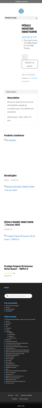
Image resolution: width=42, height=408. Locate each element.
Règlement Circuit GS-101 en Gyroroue (14, 376)
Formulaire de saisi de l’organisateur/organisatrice (17, 343)
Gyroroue (8, 307)
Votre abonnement (10, 383)
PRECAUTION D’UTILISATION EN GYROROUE (16, 370)
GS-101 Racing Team (10, 348)
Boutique (8, 324)
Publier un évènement (11, 372)
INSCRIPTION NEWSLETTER (12, 355)
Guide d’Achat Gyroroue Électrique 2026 (15, 353)
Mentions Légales (9, 358)
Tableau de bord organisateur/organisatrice (15, 381)
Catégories (11, 332)
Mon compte (8, 360)
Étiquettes (11, 336)
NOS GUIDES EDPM (10, 364)
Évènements (8, 331)
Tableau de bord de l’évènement (13, 377)
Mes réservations (12, 338)
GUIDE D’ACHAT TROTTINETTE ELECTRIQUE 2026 (17, 350)
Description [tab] (11, 92)
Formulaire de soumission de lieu (13, 344)
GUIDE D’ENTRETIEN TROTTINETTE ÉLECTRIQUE (17, 351)
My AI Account (9, 362)
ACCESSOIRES (9, 311)
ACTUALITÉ (8, 322)
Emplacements (12, 334)
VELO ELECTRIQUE (10, 309)
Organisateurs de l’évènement (12, 365)
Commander (8, 328)
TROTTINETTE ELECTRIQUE (12, 305)
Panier (7, 369)
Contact (7, 329)
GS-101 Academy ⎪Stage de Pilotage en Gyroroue (17, 346)
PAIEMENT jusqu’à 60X (11, 367)
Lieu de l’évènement (10, 357)
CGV (7, 326)
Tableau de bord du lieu (11, 379)
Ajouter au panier (29, 64)
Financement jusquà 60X (11, 341)
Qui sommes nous (10, 374)
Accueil (7, 321)
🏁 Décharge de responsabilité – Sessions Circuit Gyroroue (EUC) (20, 319)
